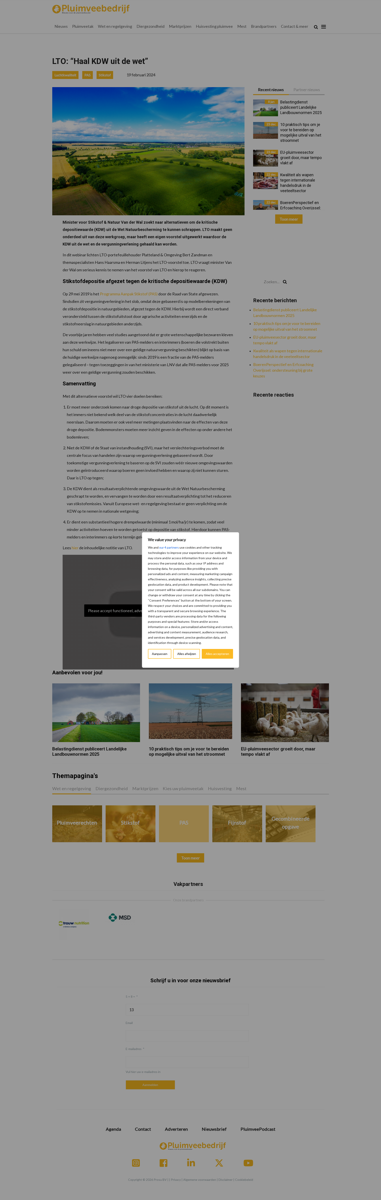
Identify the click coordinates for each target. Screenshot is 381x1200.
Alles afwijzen (186, 654)
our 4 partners (169, 547)
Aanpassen (159, 654)
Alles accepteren (217, 654)
